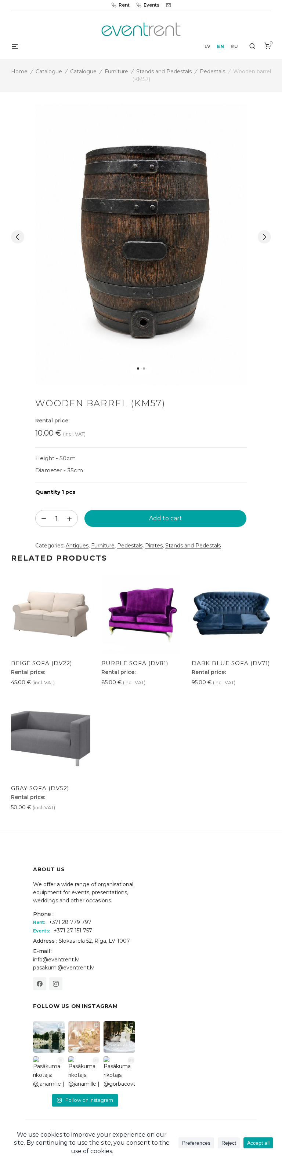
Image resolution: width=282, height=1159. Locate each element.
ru (234, 46)
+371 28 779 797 (70, 922)
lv (207, 46)
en (220, 46)
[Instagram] (55, 983)
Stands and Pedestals (164, 71)
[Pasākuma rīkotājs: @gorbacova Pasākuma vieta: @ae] (119, 1072)
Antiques (77, 545)
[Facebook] (39, 983)
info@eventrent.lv (56, 959)
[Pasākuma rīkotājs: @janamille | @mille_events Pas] (49, 1072)
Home (19, 71)
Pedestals (212, 71)
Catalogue (49, 71)
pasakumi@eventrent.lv (63, 967)
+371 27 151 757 (73, 930)
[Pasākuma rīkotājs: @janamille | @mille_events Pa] (49, 1037)
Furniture (116, 71)
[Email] (168, 5)
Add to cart (165, 518)
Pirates (154, 545)
